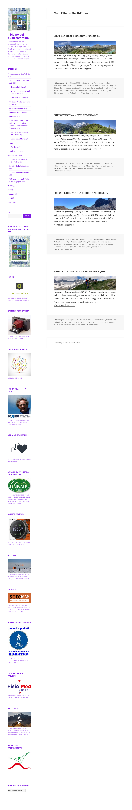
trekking (104, 90)
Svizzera (12, 117)
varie (11, 143)
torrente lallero (82, 90)
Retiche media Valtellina (19, 172)
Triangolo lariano (18, 87)
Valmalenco (74, 93)
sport (10, 198)
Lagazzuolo (77, 244)
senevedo (58, 168)
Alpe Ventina (82, 242)
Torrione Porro (95, 90)
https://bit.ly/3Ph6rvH (79, 211)
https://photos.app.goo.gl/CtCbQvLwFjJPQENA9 (90, 55)
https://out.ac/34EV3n (96, 58)
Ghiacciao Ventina (92, 322)
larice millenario (91, 88)
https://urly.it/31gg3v (70, 139)
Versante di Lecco (18, 98)
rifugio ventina (69, 90)
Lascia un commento (91, 93)
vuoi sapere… (14, 151)
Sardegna (15, 147)
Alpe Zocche (93, 242)
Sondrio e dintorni (16, 112)
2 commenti (93, 325)
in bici (10, 186)
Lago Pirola (79, 88)
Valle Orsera (86, 247)
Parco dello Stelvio (18, 139)
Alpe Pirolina (72, 242)
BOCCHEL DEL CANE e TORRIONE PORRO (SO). (81, 192)
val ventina (65, 93)
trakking (77, 247)
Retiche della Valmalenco (19, 166)
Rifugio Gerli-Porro (93, 166)
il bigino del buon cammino (18, 36)
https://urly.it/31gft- (70, 58)
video (10, 202)
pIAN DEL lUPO (104, 88)
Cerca (10, 212)
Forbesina (80, 322)
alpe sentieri (77, 85)
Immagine (60, 83)
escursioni (68, 244)
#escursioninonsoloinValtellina (93, 239)
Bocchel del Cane (98, 85)
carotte (109, 163)
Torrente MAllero (69, 168)
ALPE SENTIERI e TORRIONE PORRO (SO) (77, 35)
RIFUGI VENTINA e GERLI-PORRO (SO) (76, 115)
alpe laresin (66, 85)
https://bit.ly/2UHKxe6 (80, 292)
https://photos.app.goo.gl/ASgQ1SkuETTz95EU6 (89, 135)
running (11, 194)
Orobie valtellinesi (16, 108)
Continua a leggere (83, 68)
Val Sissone (80, 325)
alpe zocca (87, 85)
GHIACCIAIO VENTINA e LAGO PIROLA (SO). (79, 271)
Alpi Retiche (12, 155)
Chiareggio (110, 85)
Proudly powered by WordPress (67, 342)
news (10, 190)
